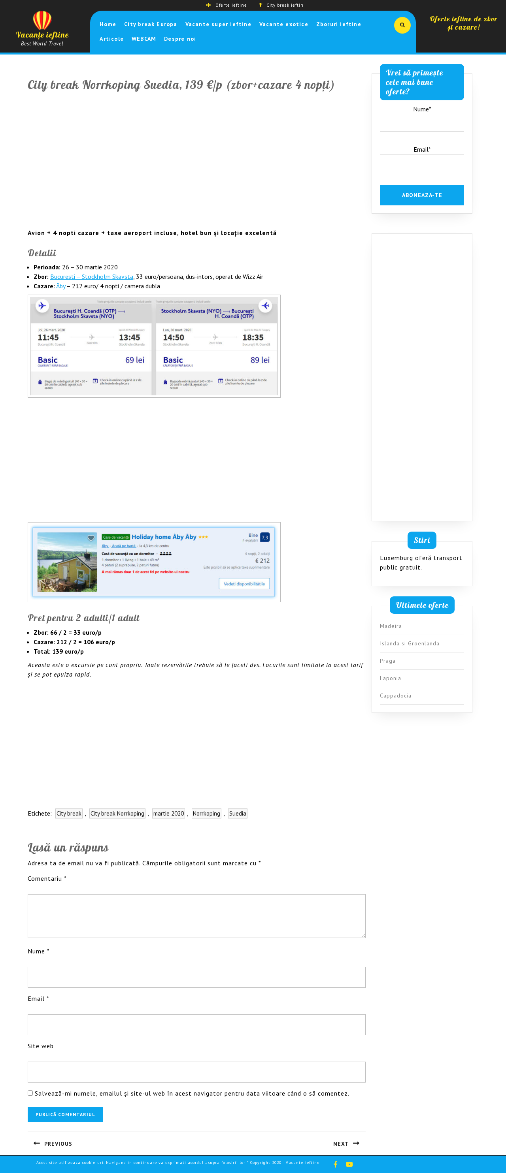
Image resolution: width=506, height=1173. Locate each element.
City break (69, 813)
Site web (41, 1046)
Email (38, 998)
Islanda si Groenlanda (410, 643)
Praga (388, 660)
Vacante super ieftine (218, 24)
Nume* (422, 109)
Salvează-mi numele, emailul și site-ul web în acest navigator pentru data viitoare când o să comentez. (192, 1093)
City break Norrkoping (117, 813)
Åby (60, 286)
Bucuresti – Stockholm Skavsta (91, 276)
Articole (112, 38)
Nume (39, 951)
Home (108, 24)
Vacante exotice (283, 24)
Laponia (390, 678)
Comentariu (47, 878)
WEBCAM (144, 38)
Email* (422, 149)
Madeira (391, 626)
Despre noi (180, 38)
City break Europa (150, 24)
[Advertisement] (197, 164)
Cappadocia (396, 695)
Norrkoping (206, 813)
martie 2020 (168, 813)
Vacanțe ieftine (42, 34)
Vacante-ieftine (302, 1162)
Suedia (237, 813)
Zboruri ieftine (338, 24)
